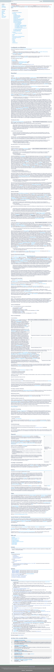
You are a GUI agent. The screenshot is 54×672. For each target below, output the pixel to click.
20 (25, 474)
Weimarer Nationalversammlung (25, 199)
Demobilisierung (24, 197)
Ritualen (28, 529)
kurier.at (15, 608)
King (23, 641)
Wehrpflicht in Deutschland (19, 279)
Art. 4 (11, 65)
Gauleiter (15, 251)
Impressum (23, 670)
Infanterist (48, 485)
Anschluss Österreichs (32, 237)
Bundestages (50, 380)
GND (19, 635)
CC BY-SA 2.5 (29, 641)
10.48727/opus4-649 (24, 623)
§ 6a (24, 309)
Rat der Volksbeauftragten (40, 196)
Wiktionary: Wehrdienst (15, 572)
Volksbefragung (25, 445)
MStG (38, 485)
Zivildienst (28, 440)
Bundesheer (28, 436)
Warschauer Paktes (18, 261)
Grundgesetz (15, 555)
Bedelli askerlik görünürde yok (18, 613)
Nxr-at (20, 660)
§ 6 (18, 308)
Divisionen (18, 223)
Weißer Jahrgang (14, 544)
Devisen (17, 506)
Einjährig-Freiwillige (24, 83)
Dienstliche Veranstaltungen (21, 410)
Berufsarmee (17, 214)
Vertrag (49, 6)
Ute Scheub (15, 629)
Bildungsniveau (45, 521)
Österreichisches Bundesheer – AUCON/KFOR (18, 576)
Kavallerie (36, 164)
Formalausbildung (28, 353)
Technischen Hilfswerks (14, 406)
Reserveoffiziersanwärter (46, 502)
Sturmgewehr (13, 487)
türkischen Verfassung (44, 495)
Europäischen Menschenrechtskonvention (20, 65)
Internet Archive (36, 609)
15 (17, 431)
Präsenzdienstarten (23, 440)
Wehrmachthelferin (26, 230)
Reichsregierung (14, 198)
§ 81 (26, 410)
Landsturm (40, 162)
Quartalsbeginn (23, 156)
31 (44, 526)
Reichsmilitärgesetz (16, 149)
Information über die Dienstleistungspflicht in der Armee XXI (22, 610)
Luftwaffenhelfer (24, 242)
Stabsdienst (19, 365)
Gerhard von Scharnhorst (20, 80)
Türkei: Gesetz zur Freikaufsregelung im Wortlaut (20, 616)
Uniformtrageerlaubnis (18, 418)
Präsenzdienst (40, 51)
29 (44, 519)
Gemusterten (38, 88)
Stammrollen (27, 161)
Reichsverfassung (25, 148)
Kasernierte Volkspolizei (15, 257)
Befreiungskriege (33, 80)
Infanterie (24, 164)
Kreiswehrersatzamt (37, 385)
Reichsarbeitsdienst (42, 232)
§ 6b (35, 310)
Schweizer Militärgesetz (16, 565)
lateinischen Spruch (21, 531)
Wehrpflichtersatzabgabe (15, 484)
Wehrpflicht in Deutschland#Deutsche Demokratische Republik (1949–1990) (24, 255)
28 (45, 512)
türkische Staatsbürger (15, 505)
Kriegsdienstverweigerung (15, 540)
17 (38, 466)
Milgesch (20, 650)
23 (36, 503)
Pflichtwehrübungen (22, 369)
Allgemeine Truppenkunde (22, 353)
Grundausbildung (25, 352)
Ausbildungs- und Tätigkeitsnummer (20, 358)
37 (42, 532)
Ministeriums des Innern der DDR (15, 259)
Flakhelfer (28, 242)
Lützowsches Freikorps (19, 108)
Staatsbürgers (43, 496)
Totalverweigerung (14, 542)
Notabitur (32, 244)
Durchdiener (20, 63)
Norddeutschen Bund (25, 95)
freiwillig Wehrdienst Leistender (23, 61)
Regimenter (38, 258)
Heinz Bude (33, 243)
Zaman (38, 615)
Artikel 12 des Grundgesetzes (26, 69)
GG (36, 283)
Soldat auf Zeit (14, 60)
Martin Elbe (15, 621)
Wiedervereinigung (18, 321)
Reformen (14, 77)
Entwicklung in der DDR (19, 345)
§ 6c (21, 311)
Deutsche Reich (47, 581)
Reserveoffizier (46, 83)
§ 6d (21, 312)
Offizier (37, 465)
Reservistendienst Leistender (23, 62)
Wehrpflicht (26, 6)
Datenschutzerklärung (29, 670)
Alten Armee (45, 194)
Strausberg (21, 260)
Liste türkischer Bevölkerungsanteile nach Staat (20, 514)
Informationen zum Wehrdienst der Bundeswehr (18, 577)
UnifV (35, 419)
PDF (22, 564)
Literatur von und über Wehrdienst (16, 573)
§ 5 (34, 51)
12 (16, 336)
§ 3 (26, 294)
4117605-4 (21, 635)
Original (46, 601)
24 (31, 504)
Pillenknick (26, 325)
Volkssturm (45, 245)
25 (32, 504)
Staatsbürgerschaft (13, 443)
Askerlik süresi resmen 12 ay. (18, 615)
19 (40, 466)
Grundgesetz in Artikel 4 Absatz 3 (42, 68)
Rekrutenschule (45, 51)
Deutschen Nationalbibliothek (30, 573)
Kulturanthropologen (24, 526)
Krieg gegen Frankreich (33, 77)
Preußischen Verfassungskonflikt (36, 184)
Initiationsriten (37, 526)
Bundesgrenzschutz (15, 281)
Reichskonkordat (16, 595)
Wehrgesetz (14, 561)
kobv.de (29, 623)
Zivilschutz (22, 483)
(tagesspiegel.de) (38, 631)
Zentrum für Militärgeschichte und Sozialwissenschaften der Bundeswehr (21, 520)
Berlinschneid (21, 646)
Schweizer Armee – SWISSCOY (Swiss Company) (19, 575)
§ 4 (28, 401)
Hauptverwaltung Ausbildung (45, 258)
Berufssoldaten (27, 91)
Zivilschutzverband (23, 284)
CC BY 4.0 (26, 646)
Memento (26, 609)
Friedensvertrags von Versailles (40, 212)
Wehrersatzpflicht (14, 538)
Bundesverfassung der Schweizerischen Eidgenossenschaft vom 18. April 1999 (24, 563)
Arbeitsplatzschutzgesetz (38, 427)
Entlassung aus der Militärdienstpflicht (19, 609)
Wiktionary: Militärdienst (15, 571)
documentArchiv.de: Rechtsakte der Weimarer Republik (21, 588)
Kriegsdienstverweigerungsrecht (15, 69)
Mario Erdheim (13, 528)
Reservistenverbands (43, 420)
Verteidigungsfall (20, 53)
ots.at (14, 606)
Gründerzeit (21, 185)
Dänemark (34, 93)
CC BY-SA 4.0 (25, 660)
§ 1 (38, 289)
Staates (17, 6)
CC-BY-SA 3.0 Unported (31, 666)
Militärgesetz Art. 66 (30, 64)
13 (32, 365)
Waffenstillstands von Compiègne (23, 193)
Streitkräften (12, 6)
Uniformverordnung (31, 419)
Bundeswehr (40, 282)
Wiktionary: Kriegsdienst (15, 570)
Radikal (29, 611)
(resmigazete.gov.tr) (45, 614)
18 (39, 466)
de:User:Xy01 (25, 653)
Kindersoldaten (21, 243)
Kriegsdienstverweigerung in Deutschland (17, 541)
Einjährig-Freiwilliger (25, 107)
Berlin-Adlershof (46, 259)
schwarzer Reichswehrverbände (39, 218)
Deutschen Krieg (21, 94)
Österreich (12, 94)
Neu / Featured (4, 7)
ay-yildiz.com (45, 618)
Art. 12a (34, 283)
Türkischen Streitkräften (33, 495)
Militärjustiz (30, 485)
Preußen (18, 77)
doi (20, 623)
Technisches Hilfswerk (36, 286)
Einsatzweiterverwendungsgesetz (17, 557)
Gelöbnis (31, 355)
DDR (15, 258)
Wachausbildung (34, 358)
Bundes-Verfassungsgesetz (17, 560)
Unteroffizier (31, 465)
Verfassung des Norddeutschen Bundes (18, 121)
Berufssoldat (13, 59)
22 (41, 497)
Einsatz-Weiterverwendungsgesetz (16, 401)
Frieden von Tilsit (13, 79)
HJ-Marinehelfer (33, 242)
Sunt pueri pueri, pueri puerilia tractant (29, 531)
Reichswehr (43, 213)
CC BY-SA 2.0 (32, 653)
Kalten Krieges (17, 319)
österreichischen (24, 436)
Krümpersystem (13, 80)
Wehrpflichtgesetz (30, 289)
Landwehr (33, 166)
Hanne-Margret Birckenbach (17, 627)
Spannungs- (14, 53)
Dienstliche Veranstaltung (15, 574)
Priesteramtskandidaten (27, 291)
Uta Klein (15, 630)
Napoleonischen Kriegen (34, 86)
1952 (26, 258)
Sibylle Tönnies (16, 631)
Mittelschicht (23, 521)
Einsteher (37, 89)
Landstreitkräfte (29, 259)
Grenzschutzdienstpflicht (15, 539)
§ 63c (23, 400)
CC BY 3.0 (25, 650)
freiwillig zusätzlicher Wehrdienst (27, 390)
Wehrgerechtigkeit (14, 543)
